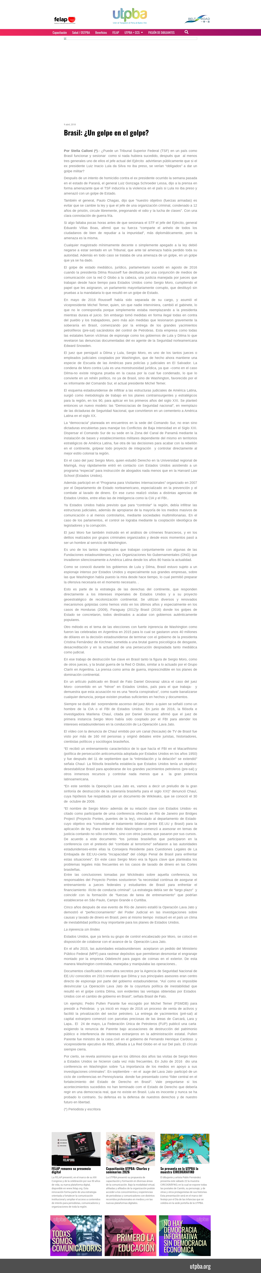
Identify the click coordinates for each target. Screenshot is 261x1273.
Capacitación (60, 32)
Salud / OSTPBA (81, 32)
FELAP (115, 32)
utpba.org (200, 1265)
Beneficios (101, 32)
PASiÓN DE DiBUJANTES (161, 32)
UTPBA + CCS (132, 32)
